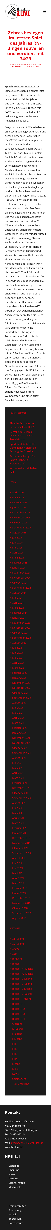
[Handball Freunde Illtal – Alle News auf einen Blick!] (18, 11)
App (30, 64)
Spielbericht (16, 66)
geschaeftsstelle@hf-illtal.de (27, 1142)
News (39, 64)
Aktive (25, 64)
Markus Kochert (33, 66)
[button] (44, 11)
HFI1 (34, 64)
